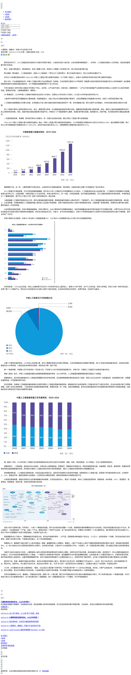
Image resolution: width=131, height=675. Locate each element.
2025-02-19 (20, 617)
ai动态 (3, 641)
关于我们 (4, 636)
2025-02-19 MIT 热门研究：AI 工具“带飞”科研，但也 (20, 613)
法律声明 (4, 645)
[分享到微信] (9, 54)
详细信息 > (5, 607)
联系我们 (4, 643)
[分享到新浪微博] (6, 54)
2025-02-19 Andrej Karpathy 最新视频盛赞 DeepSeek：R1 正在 (23, 630)
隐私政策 (11, 645)
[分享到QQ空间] (4, 54)
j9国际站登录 (5, 35)
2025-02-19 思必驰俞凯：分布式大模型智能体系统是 (20, 621)
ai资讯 (14, 35)
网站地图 (45, 671)
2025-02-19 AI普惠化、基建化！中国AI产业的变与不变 (21, 626)
